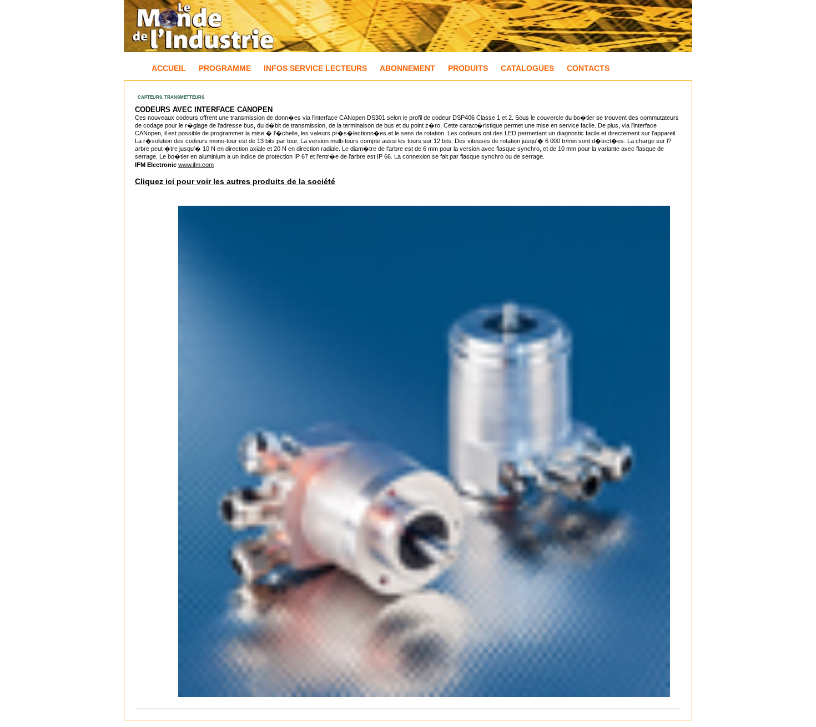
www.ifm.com (196, 164)
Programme (225, 68)
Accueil (169, 68)
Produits (468, 68)
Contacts (588, 68)
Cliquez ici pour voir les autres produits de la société (235, 181)
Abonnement (407, 68)
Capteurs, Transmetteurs (171, 97)
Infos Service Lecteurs (315, 68)
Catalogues (527, 68)
